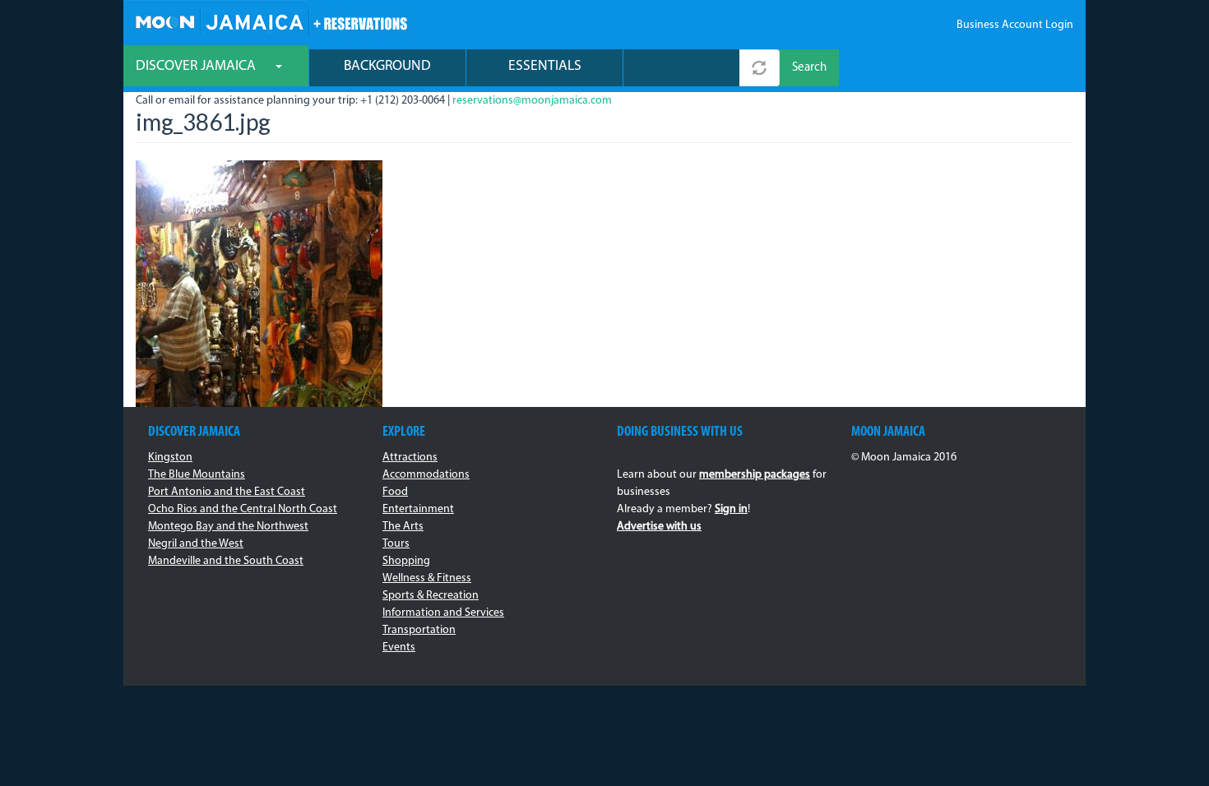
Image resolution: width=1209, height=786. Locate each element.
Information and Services (443, 613)
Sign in (731, 509)
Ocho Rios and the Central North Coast (242, 509)
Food (395, 492)
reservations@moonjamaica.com (532, 101)
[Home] (271, 20)
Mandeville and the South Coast (225, 561)
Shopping (406, 561)
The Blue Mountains (196, 475)
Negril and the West (195, 544)
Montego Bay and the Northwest (228, 526)
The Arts (403, 526)
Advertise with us (659, 526)
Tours (396, 544)
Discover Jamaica (197, 66)
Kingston (170, 457)
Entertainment (418, 509)
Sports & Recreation (430, 596)
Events (398, 647)
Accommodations (426, 475)
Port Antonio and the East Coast (226, 492)
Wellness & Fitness (426, 578)
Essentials (544, 66)
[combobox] (681, 67)
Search (809, 68)
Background (387, 66)
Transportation (419, 630)
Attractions (410, 457)
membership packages (754, 475)
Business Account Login (1015, 25)
